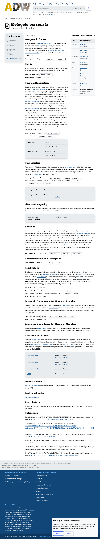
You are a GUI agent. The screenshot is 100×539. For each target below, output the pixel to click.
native (60, 59)
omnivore (42, 288)
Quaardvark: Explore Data (44, 494)
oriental (50, 59)
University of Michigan (12, 476)
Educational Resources (43, 485)
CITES (29, 374)
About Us (39, 479)
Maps (11, 54)
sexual (75, 181)
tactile (48, 263)
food (44, 316)
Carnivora (83, 68)
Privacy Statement (42, 501)
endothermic (53, 133)
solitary (76, 253)
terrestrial (46, 74)
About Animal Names (43, 482)
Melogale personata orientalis (41, 344)
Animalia (12, 19)
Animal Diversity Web (53, 3)
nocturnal (54, 253)
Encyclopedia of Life (32, 397)
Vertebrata (84, 56)
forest (46, 78)
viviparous (47, 184)
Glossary (38, 491)
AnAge (57, 197)
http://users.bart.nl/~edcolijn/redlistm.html (53, 419)
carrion (72, 291)
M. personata (52, 50)
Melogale (83, 84)
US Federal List (33, 369)
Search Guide (52, 14)
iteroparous (55, 178)
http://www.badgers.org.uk (43, 437)
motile (65, 253)
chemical (59, 263)
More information (61, 357)
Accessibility (40, 497)
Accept (58, 533)
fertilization (32, 184)
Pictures (12, 40)
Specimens (13, 49)
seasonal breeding (71, 178)
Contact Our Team (44, 536)
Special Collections (42, 488)
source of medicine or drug (61, 316)
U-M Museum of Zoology (13, 479)
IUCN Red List (32, 355)
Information (14, 36)
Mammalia (83, 62)
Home (6, 19)
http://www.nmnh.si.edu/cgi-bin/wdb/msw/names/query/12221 (58, 455)
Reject (69, 533)
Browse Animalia (41, 476)
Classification (15, 58)
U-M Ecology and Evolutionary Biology (17, 482)
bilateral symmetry (47, 136)
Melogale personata (23, 19)
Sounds (12, 45)
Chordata (83, 50)
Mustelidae (84, 74)
